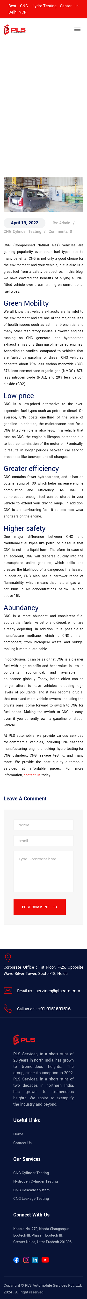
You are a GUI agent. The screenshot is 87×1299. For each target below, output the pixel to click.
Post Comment (36, 907)
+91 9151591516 (54, 1009)
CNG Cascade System (31, 1190)
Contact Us (22, 1143)
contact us (32, 775)
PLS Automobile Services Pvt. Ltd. (53, 1285)
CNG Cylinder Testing (31, 1173)
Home (8, 134)
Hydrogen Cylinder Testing (35, 1181)
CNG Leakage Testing (31, 1198)
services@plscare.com (58, 991)
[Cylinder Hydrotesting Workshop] (15, 29)
